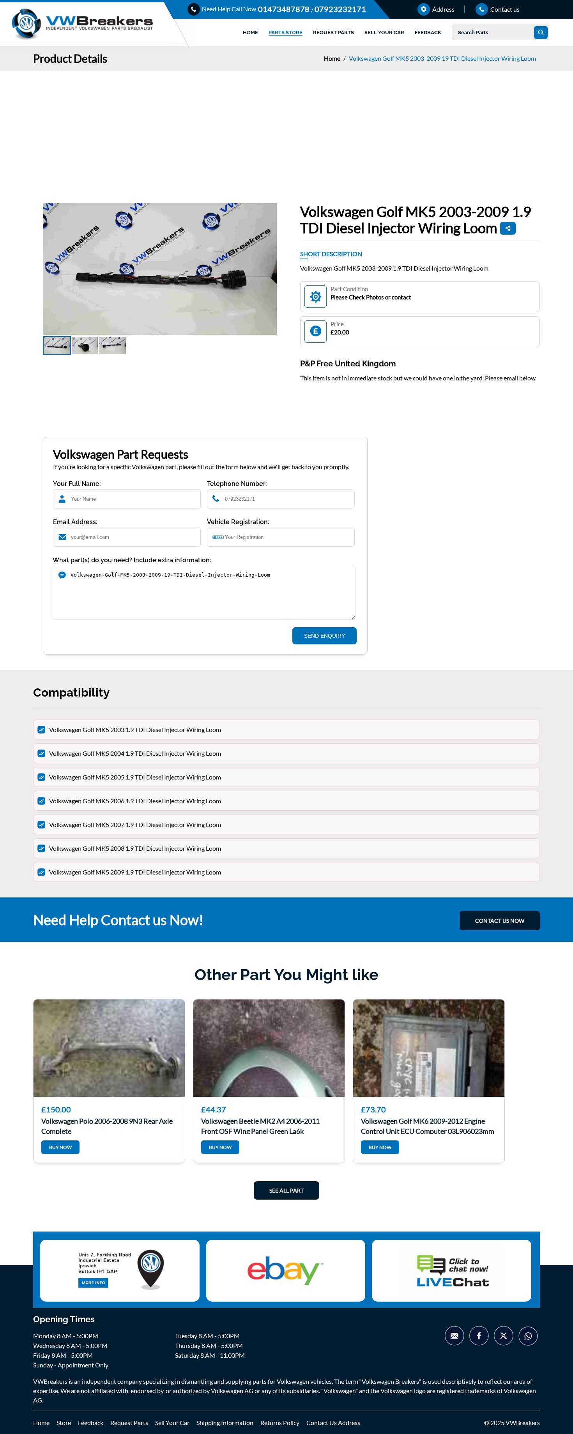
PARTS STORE (285, 32)
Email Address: (75, 522)
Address (443, 9)
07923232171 (340, 9)
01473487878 (284, 9)
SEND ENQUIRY (324, 636)
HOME (250, 32)
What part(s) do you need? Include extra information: (132, 560)
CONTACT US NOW (499, 920)
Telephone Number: (237, 483)
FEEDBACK (428, 32)
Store (64, 1422)
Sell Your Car (172, 1422)
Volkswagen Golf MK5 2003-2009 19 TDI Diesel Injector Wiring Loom (442, 58)
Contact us (504, 9)
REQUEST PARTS (333, 32)
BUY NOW (60, 1147)
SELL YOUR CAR (384, 32)
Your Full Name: (77, 483)
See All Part (286, 1190)
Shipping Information (224, 1422)
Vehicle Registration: (238, 522)
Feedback (90, 1422)
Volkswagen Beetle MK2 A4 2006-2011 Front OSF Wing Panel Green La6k (260, 1125)
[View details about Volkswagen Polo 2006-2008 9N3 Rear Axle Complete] (109, 1048)
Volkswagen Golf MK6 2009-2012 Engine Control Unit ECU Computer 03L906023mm (427, 1125)
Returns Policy (279, 1422)
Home (332, 58)
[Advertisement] (286, 129)
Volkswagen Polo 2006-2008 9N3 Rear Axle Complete (107, 1125)
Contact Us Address (333, 1422)
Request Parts (129, 1422)
